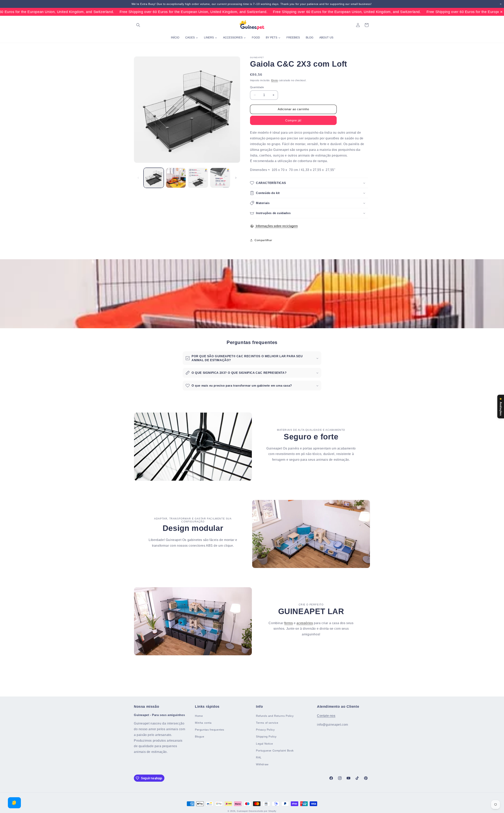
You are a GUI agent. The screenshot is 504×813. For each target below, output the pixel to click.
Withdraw (262, 764)
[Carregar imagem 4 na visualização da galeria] (220, 178)
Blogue (199, 736)
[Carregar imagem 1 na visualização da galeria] (154, 178)
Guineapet (242, 811)
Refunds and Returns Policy (275, 715)
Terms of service (267, 722)
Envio (274, 80)
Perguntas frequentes (209, 729)
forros (288, 623)
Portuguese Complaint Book (275, 750)
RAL (259, 757)
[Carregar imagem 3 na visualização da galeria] (198, 178)
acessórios (304, 623)
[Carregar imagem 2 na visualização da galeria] (176, 178)
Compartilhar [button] (263, 239)
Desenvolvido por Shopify (262, 811)
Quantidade (257, 87)
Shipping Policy (266, 736)
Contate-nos (326, 715)
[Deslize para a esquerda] (138, 177)
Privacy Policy (265, 729)
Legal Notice (264, 743)
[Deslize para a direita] (236, 177)
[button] (138, 25)
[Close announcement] (500, 4)
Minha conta (203, 722)
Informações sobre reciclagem (276, 226)
